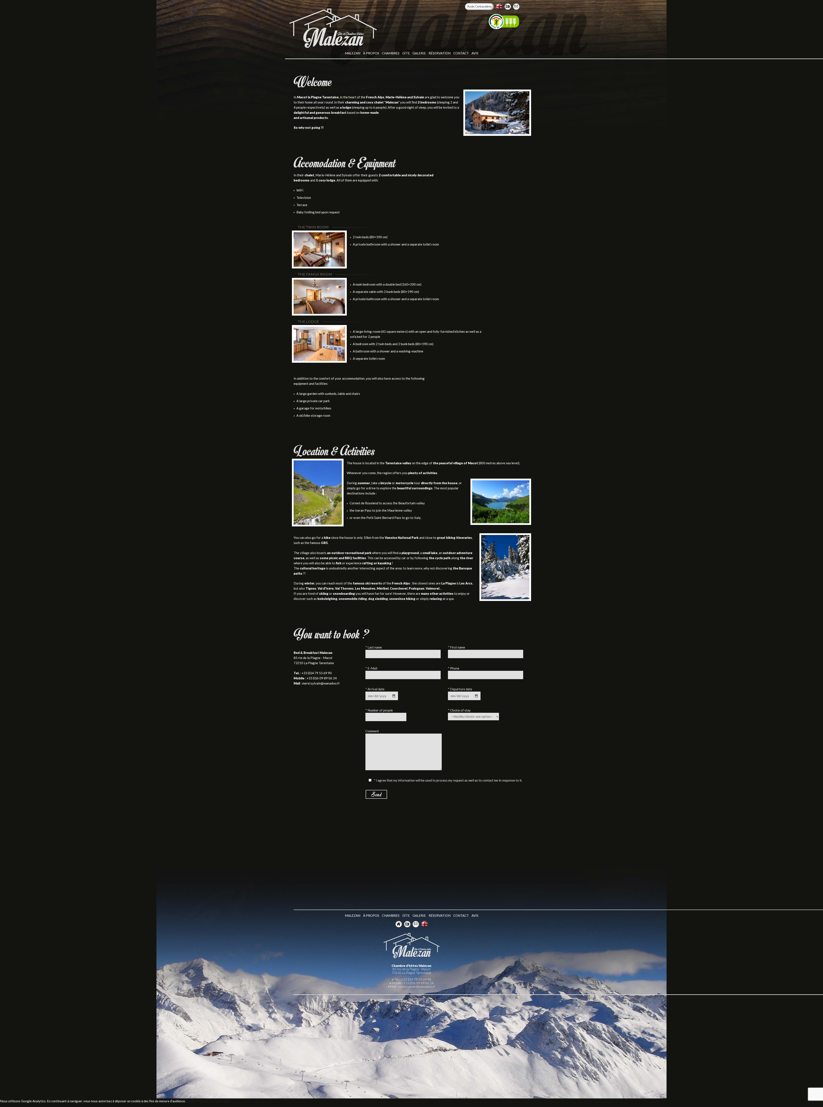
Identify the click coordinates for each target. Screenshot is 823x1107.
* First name (456, 647)
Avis (475, 53)
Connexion (441, 999)
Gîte (406, 53)
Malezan (352, 53)
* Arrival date (374, 689)
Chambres (390, 53)
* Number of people (379, 710)
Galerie (419, 53)
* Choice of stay (459, 710)
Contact (461, 53)
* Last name (373, 647)
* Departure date (460, 689)
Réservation (440, 53)
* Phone (453, 668)
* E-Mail (371, 668)
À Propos (371, 53)
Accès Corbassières (479, 6)
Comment (372, 731)
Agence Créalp (410, 999)
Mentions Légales (426, 999)
